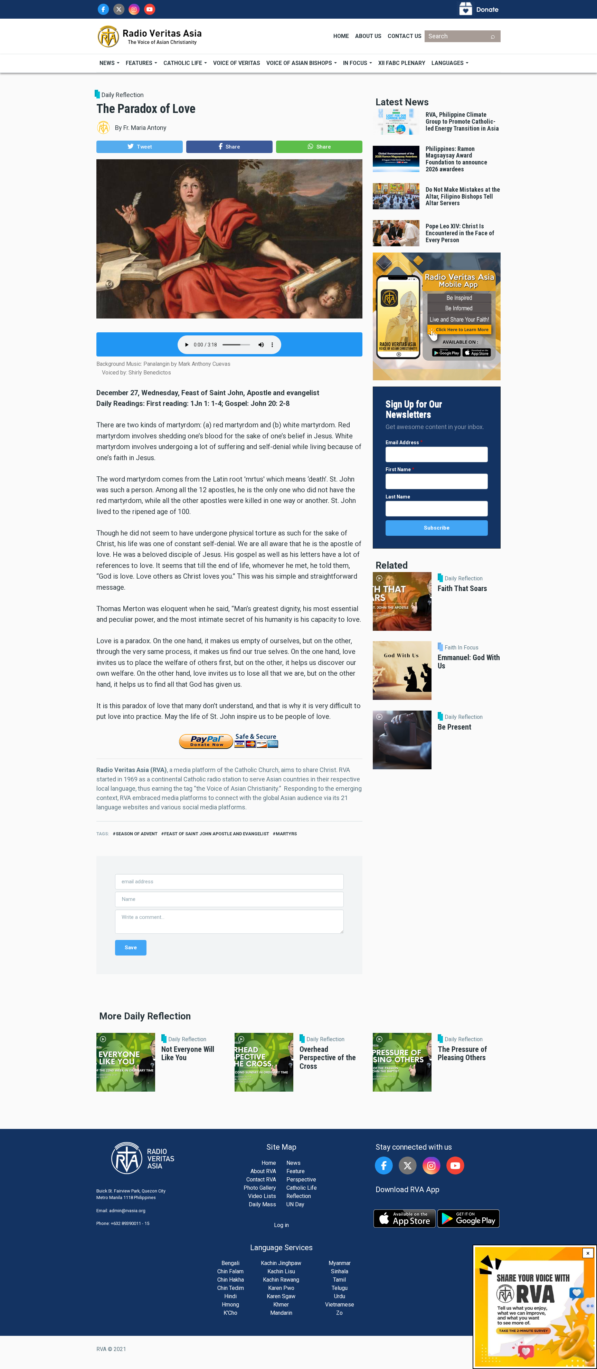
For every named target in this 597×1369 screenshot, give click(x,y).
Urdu (339, 1296)
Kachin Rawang (281, 1279)
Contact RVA (261, 1179)
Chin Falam (230, 1271)
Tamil (339, 1279)
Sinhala (339, 1271)
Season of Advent (137, 833)
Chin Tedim (230, 1288)
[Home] (149, 35)
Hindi (230, 1296)
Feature (295, 1171)
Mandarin (281, 1313)
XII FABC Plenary (401, 63)
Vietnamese (339, 1304)
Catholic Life (183, 63)
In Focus (356, 63)
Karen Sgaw (281, 1296)
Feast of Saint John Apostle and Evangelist (216, 833)
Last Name (398, 497)
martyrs (286, 833)
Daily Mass (262, 1204)
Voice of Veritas (236, 63)
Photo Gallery (260, 1188)
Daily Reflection (123, 94)
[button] (139, 147)
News (108, 63)
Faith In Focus (461, 647)
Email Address (402, 442)
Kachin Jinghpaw (281, 1263)
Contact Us (404, 36)
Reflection (298, 1196)
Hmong (230, 1304)
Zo (339, 1313)
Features (140, 63)
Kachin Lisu (281, 1271)
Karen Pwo (281, 1288)
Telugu (340, 1288)
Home (341, 36)
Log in (281, 1225)
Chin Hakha (230, 1279)
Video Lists (262, 1196)
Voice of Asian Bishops (299, 63)
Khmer (281, 1304)
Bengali (230, 1263)
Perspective (301, 1179)
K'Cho (230, 1313)
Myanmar (340, 1263)
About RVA (263, 1171)
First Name (398, 469)
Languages (448, 63)
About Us (368, 36)
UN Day (295, 1204)
